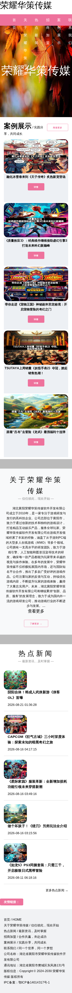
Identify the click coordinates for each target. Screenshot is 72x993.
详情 (36, 187)
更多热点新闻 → (57, 890)
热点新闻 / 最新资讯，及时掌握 (25, 931)
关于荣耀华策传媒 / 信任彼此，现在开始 (31, 925)
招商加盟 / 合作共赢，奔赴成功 (25, 936)
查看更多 (36, 611)
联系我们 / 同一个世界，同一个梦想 (28, 948)
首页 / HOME (13, 919)
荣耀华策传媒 (26, 5)
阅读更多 (57, 127)
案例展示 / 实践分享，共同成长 (25, 942)
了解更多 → (36, 623)
